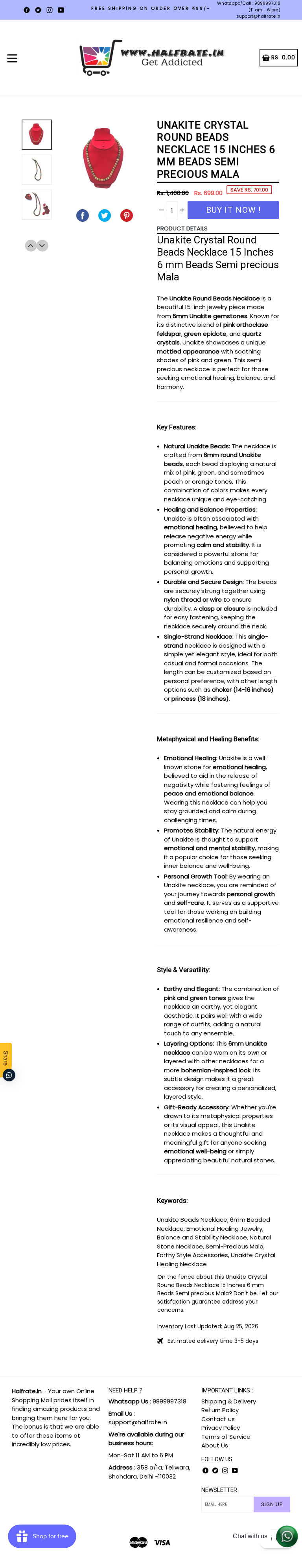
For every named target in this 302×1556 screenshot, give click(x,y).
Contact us (218, 1419)
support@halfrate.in (258, 16)
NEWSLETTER (219, 1489)
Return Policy (220, 1410)
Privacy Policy (220, 1427)
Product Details (182, 228)
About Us (214, 1445)
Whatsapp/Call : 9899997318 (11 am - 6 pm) (248, 6)
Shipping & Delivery (228, 1401)
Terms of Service (225, 1437)
